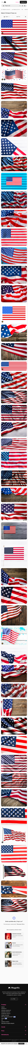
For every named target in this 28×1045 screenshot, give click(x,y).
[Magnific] (14, 988)
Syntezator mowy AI (5, 1013)
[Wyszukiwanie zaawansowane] (25, 16)
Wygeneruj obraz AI (6, 9)
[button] (14, 999)
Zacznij (3, 1027)
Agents (4, 1018)
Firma (2, 1030)
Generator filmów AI (5, 1011)
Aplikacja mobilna (5, 1021)
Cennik (17, 2)
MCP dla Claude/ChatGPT (8, 1016)
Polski (14, 998)
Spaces (3, 1007)
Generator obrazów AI (6, 1010)
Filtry (19, 16)
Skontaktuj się (5, 1034)
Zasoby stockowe (5, 1015)
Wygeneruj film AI (16, 9)
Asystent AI (3, 1008)
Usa (22, 9)
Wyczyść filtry (20, 924)
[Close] (26, 1043)
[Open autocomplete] (3, 5)
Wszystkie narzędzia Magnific (7, 1023)
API (2, 1020)
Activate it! (21, 1043)
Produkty (3, 1004)
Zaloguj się (23, 2)
